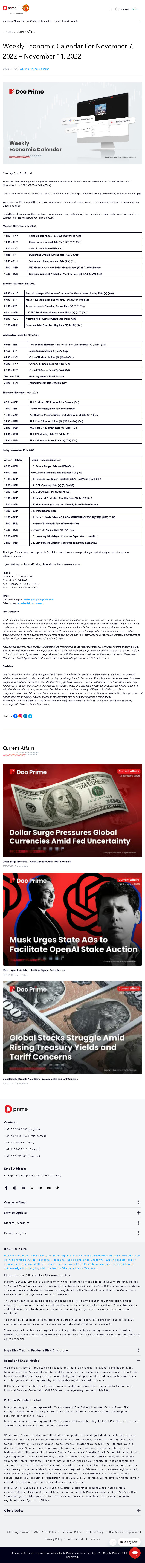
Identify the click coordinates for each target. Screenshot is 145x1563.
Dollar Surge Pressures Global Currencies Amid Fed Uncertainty (37, 861)
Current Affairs (26, 31)
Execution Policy (71, 1532)
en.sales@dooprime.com (31, 603)
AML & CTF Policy (45, 1532)
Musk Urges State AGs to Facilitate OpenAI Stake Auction (34, 970)
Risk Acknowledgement (123, 1532)
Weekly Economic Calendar (34, 68)
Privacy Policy (54, 1539)
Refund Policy (95, 1532)
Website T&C (76, 1539)
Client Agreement (18, 1532)
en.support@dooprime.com (39, 599)
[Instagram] (20, 716)
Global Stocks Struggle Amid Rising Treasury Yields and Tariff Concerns (40, 1078)
